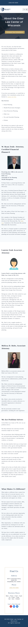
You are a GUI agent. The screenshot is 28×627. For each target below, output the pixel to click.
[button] (15, 32)
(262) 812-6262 (13, 2)
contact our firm (11, 96)
